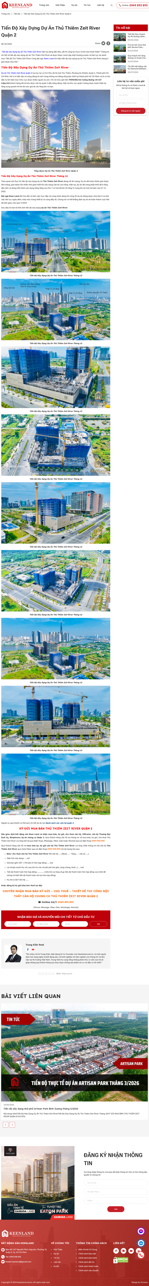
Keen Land (49, 58)
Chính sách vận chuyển (88, 1270)
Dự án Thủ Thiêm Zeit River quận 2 (16, 73)
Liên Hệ (57, 1262)
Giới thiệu (60, 5)
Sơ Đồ (56, 1266)
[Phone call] (141, 1255)
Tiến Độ (17, 14)
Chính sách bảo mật (87, 1253)
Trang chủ (44, 5)
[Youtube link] (131, 1251)
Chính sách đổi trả (86, 1262)
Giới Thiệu (58, 1249)
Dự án (74, 5)
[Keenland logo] (17, 5)
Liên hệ (100, 5)
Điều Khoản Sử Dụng (87, 1249)
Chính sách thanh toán (88, 1266)
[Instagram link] (123, 1251)
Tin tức (87, 5)
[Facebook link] (116, 1251)
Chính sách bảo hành (87, 1258)
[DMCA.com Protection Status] (130, 1260)
